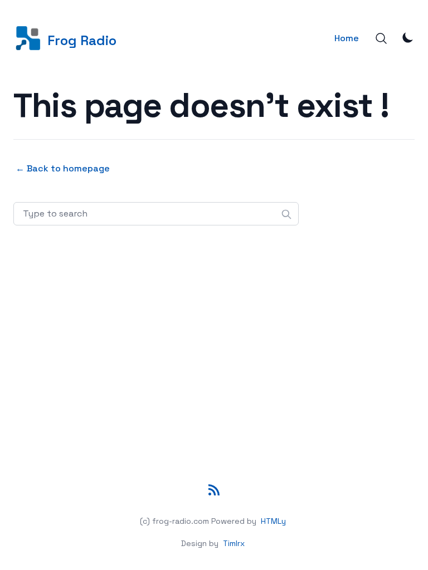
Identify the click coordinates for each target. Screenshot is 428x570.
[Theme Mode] (408, 37)
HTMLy (273, 521)
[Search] (381, 38)
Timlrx (234, 543)
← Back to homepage (63, 168)
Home (346, 38)
